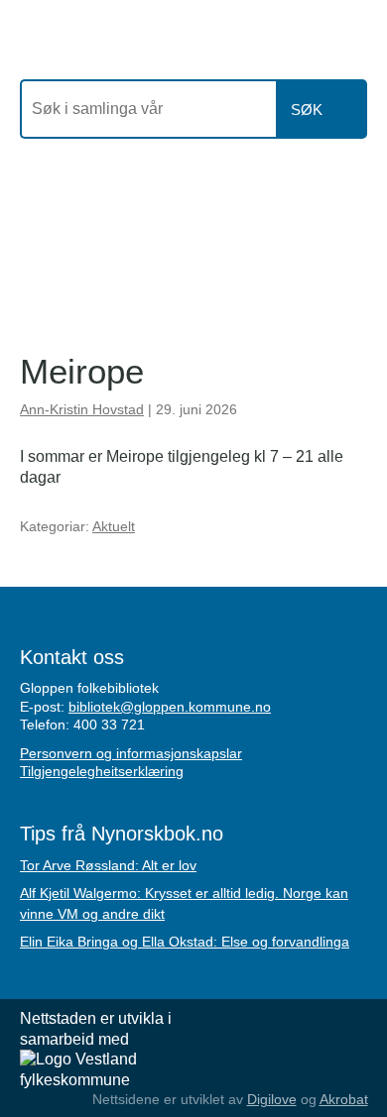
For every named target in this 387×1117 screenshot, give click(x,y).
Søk (306, 109)
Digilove (272, 1099)
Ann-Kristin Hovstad (82, 409)
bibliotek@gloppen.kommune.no (169, 707)
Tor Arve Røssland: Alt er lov (108, 865)
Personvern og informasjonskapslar (131, 753)
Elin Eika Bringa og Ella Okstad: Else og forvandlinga (184, 941)
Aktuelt (113, 526)
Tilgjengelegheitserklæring (102, 771)
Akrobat (344, 1099)
